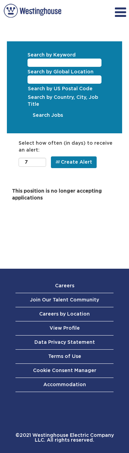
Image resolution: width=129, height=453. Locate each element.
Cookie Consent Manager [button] (64, 370)
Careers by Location (64, 314)
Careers (64, 286)
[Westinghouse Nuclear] (32, 10)
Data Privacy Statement (64, 342)
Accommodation (64, 384)
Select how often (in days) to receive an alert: (65, 147)
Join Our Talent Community (64, 300)
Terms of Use (64, 356)
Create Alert (76, 162)
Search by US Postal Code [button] (60, 88)
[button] (111, 12)
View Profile (65, 328)
